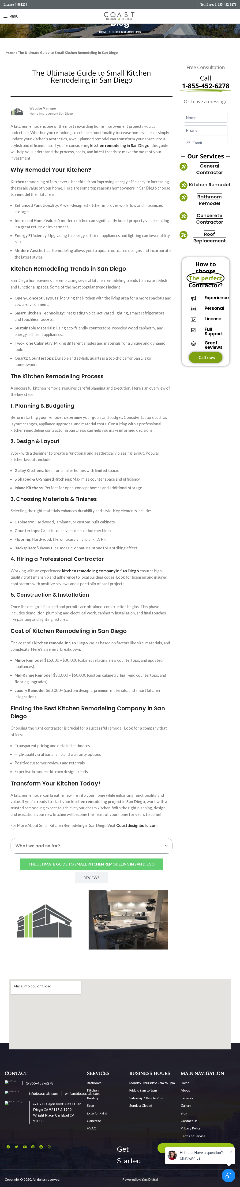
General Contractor (209, 169)
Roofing (92, 1098)
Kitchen (93, 1090)
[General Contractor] (184, 167)
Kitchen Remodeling (126, 31)
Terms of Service (193, 1136)
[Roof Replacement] (184, 235)
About (185, 1090)
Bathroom (94, 1083)
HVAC (91, 1128)
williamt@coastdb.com (82, 1093)
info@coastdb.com (43, 1093)
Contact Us (189, 1121)
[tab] (91, 864)
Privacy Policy (191, 1128)
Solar (90, 1105)
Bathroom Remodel (209, 200)
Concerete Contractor (209, 218)
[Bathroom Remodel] (184, 197)
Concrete (94, 1121)
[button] (166, 845)
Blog (184, 1113)
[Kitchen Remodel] (184, 185)
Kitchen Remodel (209, 184)
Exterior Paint (97, 1113)
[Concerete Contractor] (184, 216)
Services (187, 1098)
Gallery (186, 1105)
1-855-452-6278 (225, 4)
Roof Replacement (209, 237)
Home (103, 31)
